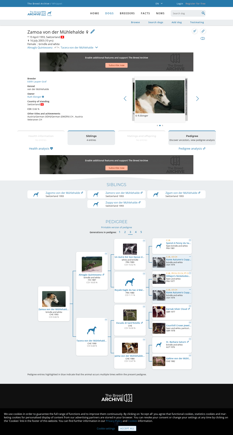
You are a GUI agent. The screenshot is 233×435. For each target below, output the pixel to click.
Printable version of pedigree (116, 227)
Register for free (196, 3)
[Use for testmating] (194, 31)
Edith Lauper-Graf (36, 81)
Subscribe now (116, 65)
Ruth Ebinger (34, 96)
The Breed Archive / (39, 3)
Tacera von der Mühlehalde (77, 47)
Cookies (132, 421)
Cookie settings (106, 428)
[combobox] (188, 13)
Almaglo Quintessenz (40, 47)
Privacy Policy (114, 421)
